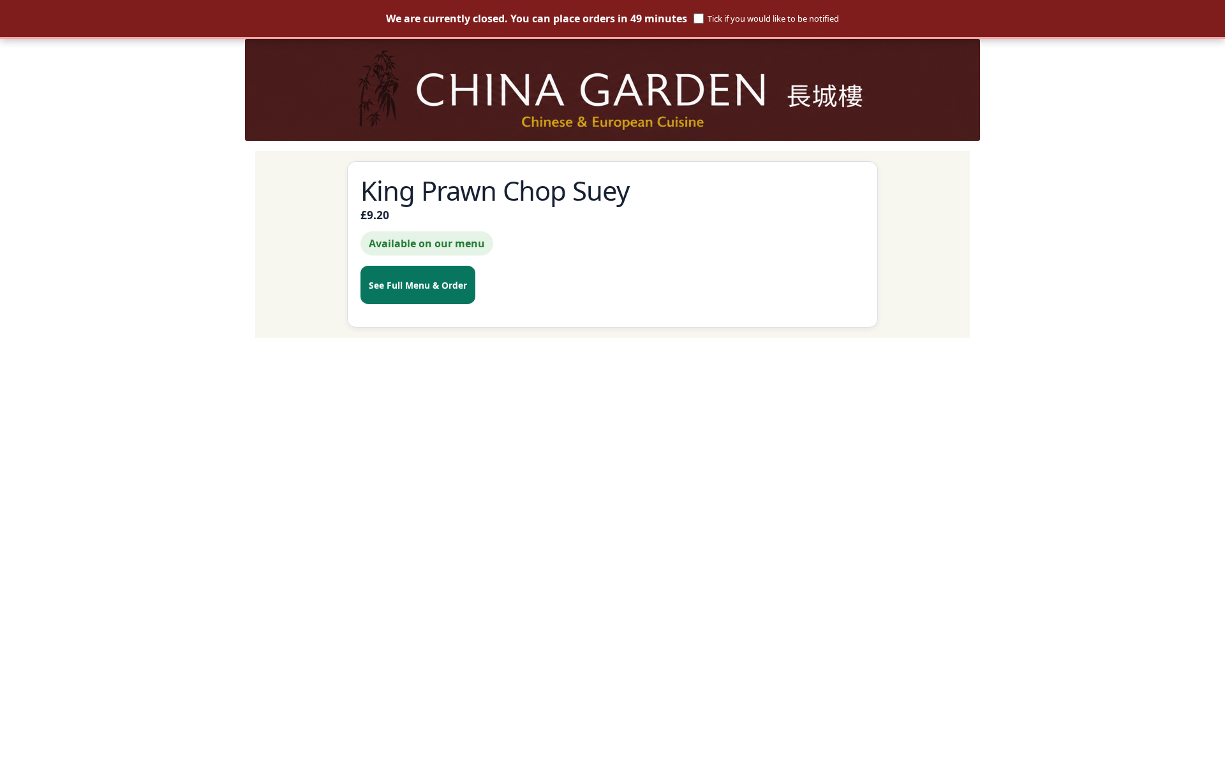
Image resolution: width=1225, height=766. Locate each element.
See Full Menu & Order (418, 285)
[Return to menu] (612, 90)
